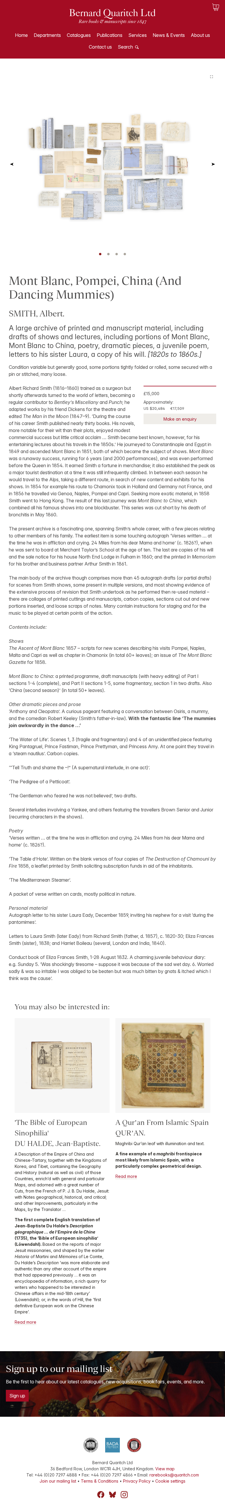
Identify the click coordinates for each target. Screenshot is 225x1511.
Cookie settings (170, 1481)
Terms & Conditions (99, 1481)
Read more (25, 1322)
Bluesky (112, 1494)
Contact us (100, 47)
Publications (109, 35)
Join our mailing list (58, 1481)
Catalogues (79, 35)
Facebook (100, 1494)
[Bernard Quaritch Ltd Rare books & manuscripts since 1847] (112, 20)
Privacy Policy (137, 1481)
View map (165, 1468)
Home (21, 35)
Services (137, 35)
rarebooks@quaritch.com (174, 1474)
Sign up (17, 1396)
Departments (47, 35)
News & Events (169, 35)
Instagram (124, 1494)
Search (125, 47)
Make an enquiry (180, 419)
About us (200, 35)
